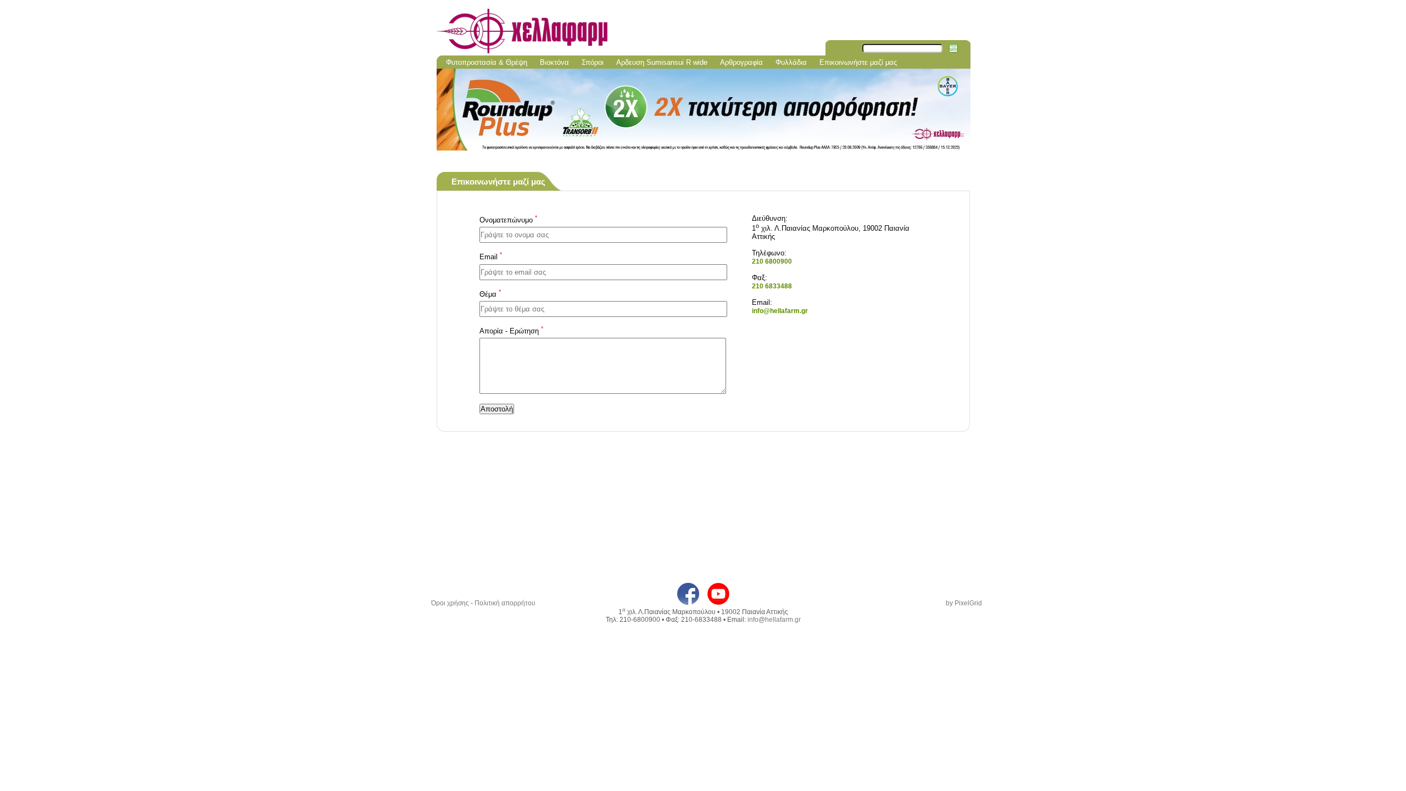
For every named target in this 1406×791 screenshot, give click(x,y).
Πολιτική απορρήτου (505, 603)
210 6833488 (772, 286)
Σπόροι (593, 62)
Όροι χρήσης (450, 603)
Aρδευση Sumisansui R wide (661, 62)
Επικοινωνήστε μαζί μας (858, 62)
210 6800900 (772, 261)
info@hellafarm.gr (780, 311)
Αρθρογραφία (741, 62)
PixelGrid (968, 603)
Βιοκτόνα (554, 62)
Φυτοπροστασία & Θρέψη (486, 62)
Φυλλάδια (791, 62)
